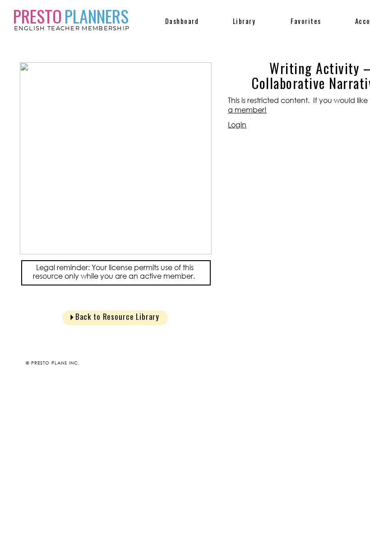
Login (237, 124)
